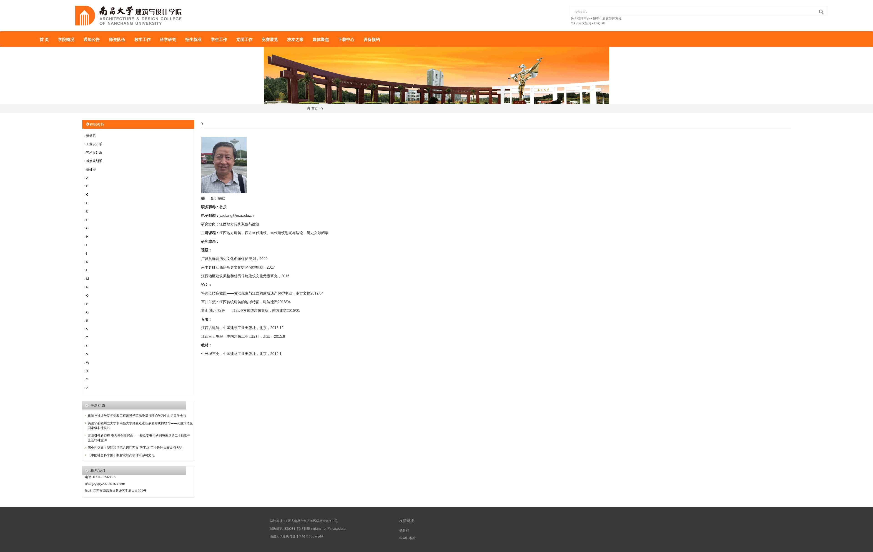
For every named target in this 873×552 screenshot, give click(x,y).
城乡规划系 (94, 161)
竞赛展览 (270, 39)
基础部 (91, 169)
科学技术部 (407, 538)
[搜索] (822, 12)
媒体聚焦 (321, 39)
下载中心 (346, 39)
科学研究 (168, 39)
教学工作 (142, 39)
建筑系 (91, 135)
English (599, 23)
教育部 (404, 530)
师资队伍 (117, 39)
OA (573, 23)
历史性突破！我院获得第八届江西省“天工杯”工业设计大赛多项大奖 (135, 447)
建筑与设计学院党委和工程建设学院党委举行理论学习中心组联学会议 (137, 415)
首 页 (44, 39)
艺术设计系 (94, 152)
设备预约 (372, 39)
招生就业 (193, 39)
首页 (314, 108)
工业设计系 (94, 144)
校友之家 (295, 39)
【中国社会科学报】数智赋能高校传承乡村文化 (121, 455)
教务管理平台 (580, 18)
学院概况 (66, 39)
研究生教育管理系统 (607, 18)
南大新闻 (584, 23)
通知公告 (91, 39)
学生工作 (219, 39)
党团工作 (244, 39)
